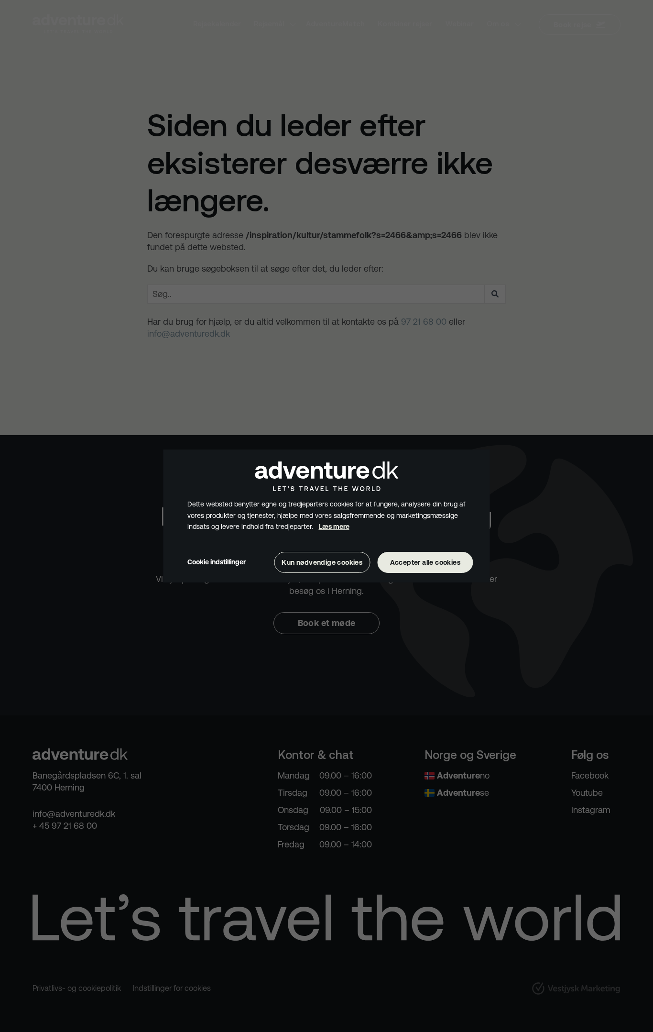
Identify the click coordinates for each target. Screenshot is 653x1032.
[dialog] (326, 516)
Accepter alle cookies (425, 562)
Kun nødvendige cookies (322, 562)
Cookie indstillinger (216, 562)
